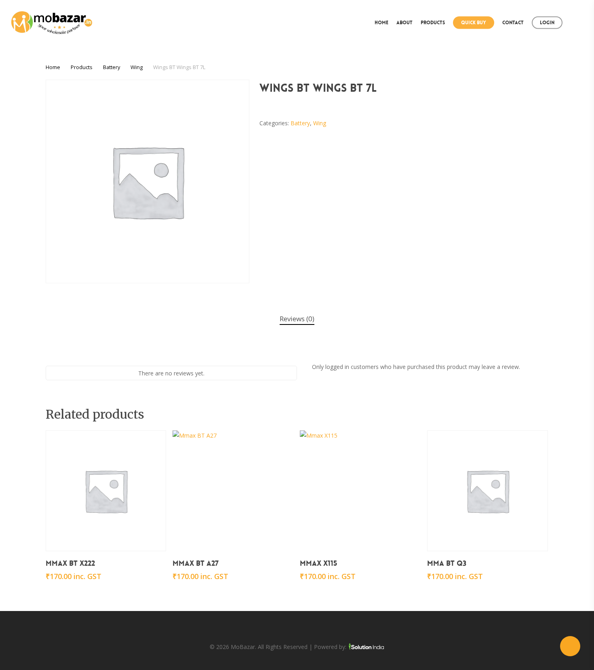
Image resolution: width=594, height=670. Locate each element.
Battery (111, 67)
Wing (137, 67)
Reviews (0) (297, 318)
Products (82, 67)
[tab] (297, 319)
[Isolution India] (366, 647)
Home (53, 67)
